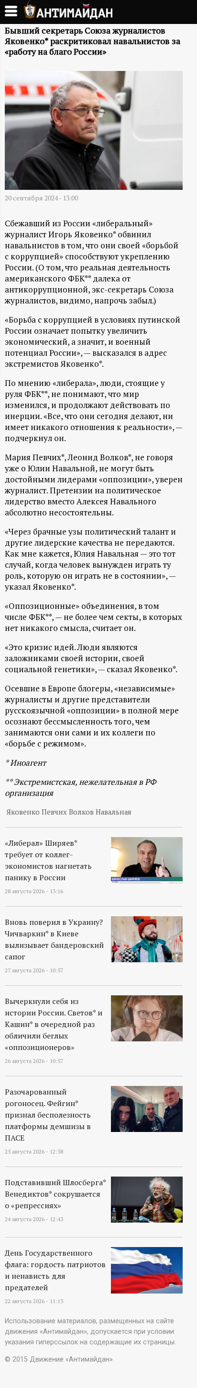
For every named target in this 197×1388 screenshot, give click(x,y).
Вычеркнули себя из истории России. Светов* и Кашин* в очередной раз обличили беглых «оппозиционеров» (53, 1024)
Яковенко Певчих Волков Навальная (68, 811)
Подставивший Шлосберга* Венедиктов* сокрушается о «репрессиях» (55, 1194)
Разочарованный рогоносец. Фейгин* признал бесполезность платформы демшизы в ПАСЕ (48, 1114)
